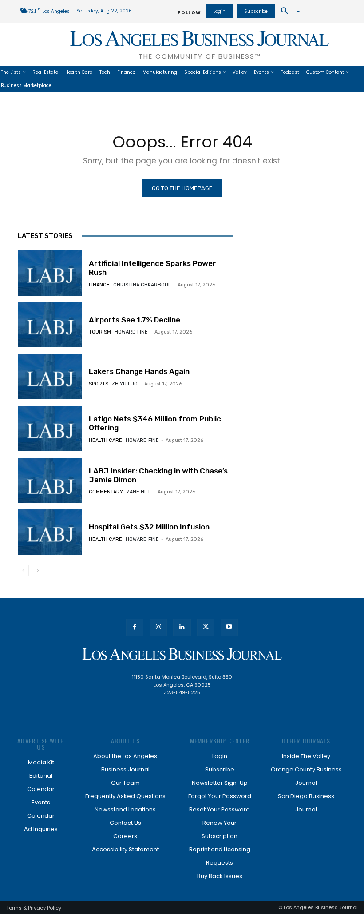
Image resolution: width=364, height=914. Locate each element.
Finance (99, 284)
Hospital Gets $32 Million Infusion (149, 526)
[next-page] (37, 570)
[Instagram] (158, 627)
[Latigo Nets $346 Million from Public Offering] (50, 428)
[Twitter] (205, 627)
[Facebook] (134, 627)
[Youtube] (229, 627)
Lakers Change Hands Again (139, 371)
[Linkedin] (181, 627)
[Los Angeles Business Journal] (182, 654)
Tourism (100, 332)
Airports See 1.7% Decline (134, 319)
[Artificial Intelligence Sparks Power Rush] (50, 273)
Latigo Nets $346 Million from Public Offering (155, 423)
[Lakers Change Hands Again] (50, 376)
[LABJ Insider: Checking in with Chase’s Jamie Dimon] (50, 480)
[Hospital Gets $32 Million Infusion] (50, 532)
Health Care (105, 440)
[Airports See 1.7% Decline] (50, 325)
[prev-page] (23, 570)
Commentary (106, 491)
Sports (98, 383)
